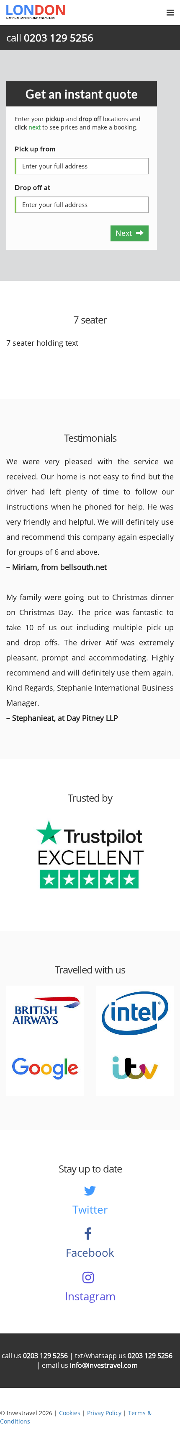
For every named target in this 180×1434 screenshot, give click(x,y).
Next (126, 233)
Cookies (69, 1413)
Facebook (90, 1252)
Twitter (90, 1209)
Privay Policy (104, 1413)
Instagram (90, 1296)
